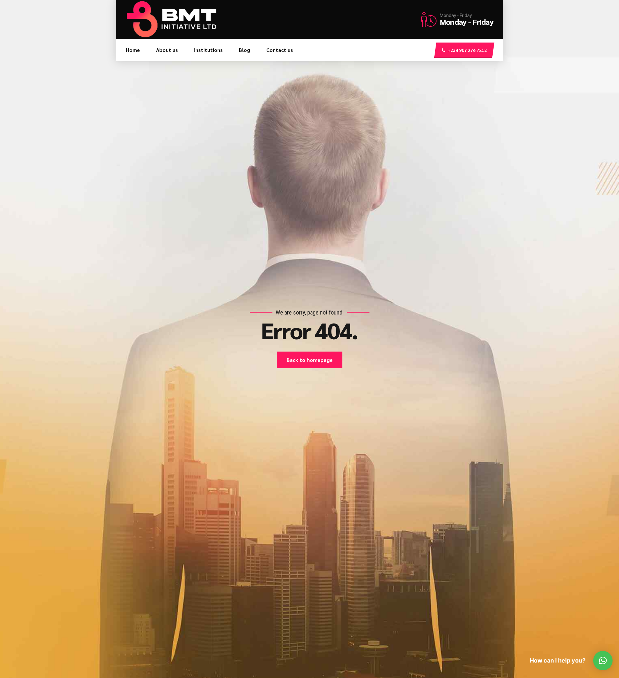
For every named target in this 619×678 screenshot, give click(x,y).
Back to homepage (310, 359)
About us (167, 49)
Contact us (279, 49)
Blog (244, 49)
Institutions (208, 49)
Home (133, 49)
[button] (603, 660)
